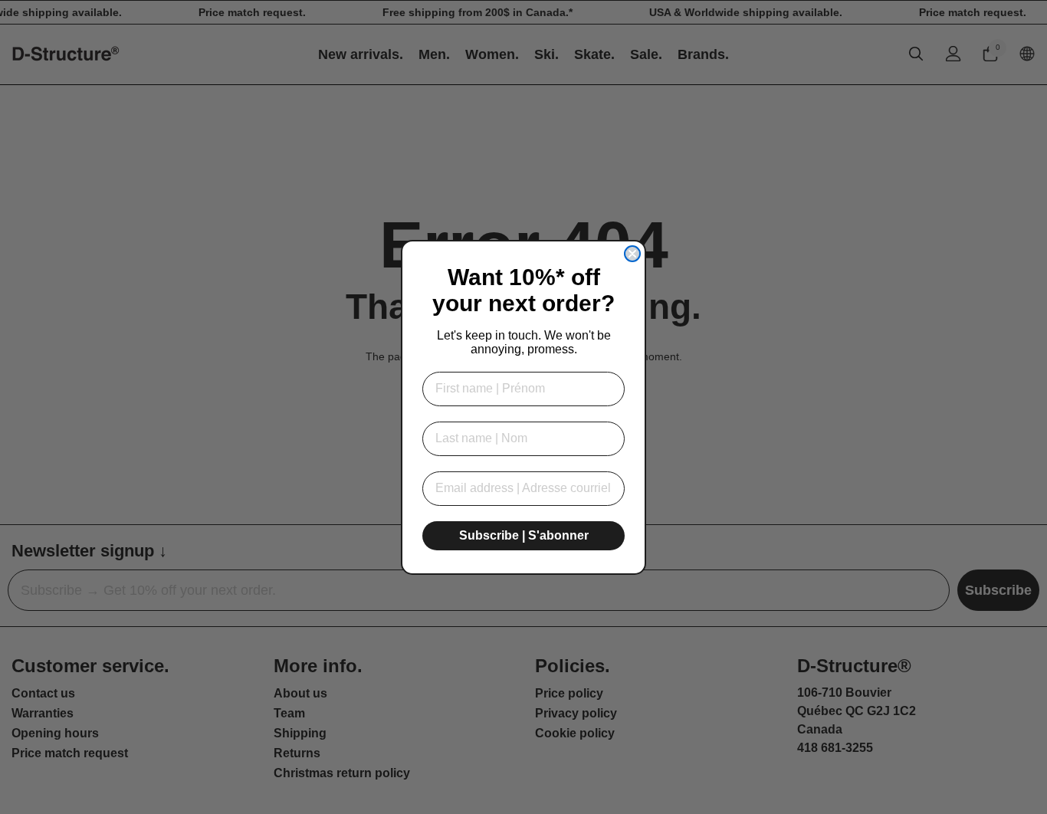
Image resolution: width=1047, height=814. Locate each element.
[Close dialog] (632, 253)
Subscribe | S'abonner (524, 535)
